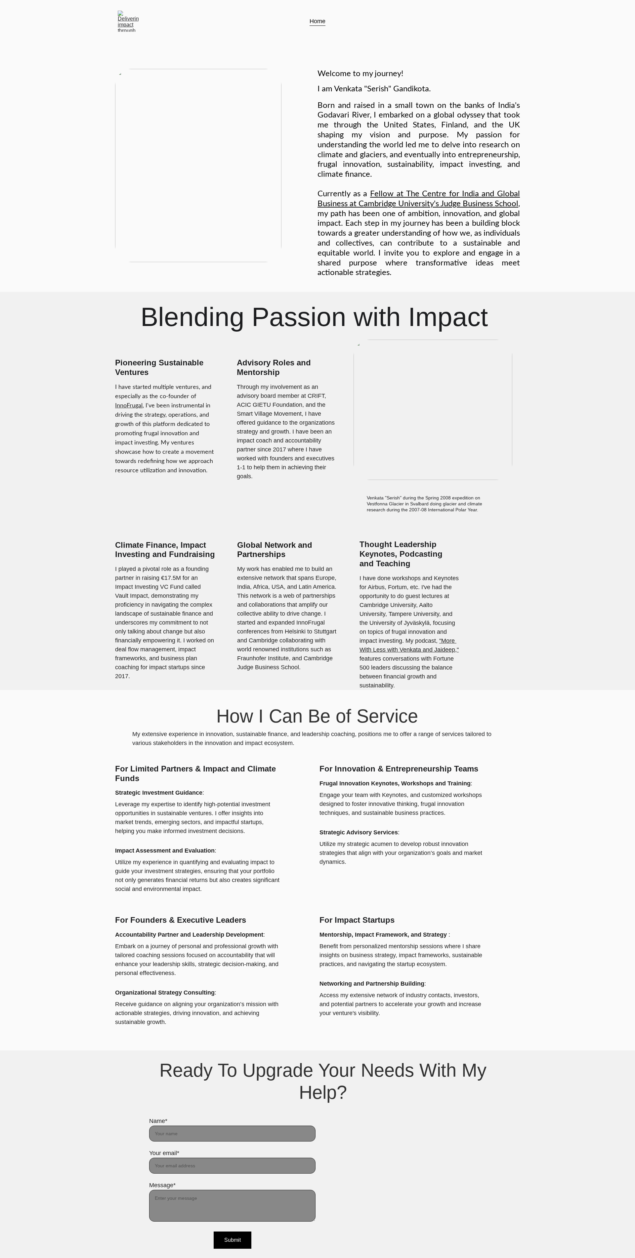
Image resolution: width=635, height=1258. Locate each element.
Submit (232, 1240)
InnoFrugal (129, 406)
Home (317, 21)
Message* (162, 1185)
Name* (158, 1121)
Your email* (164, 1153)
